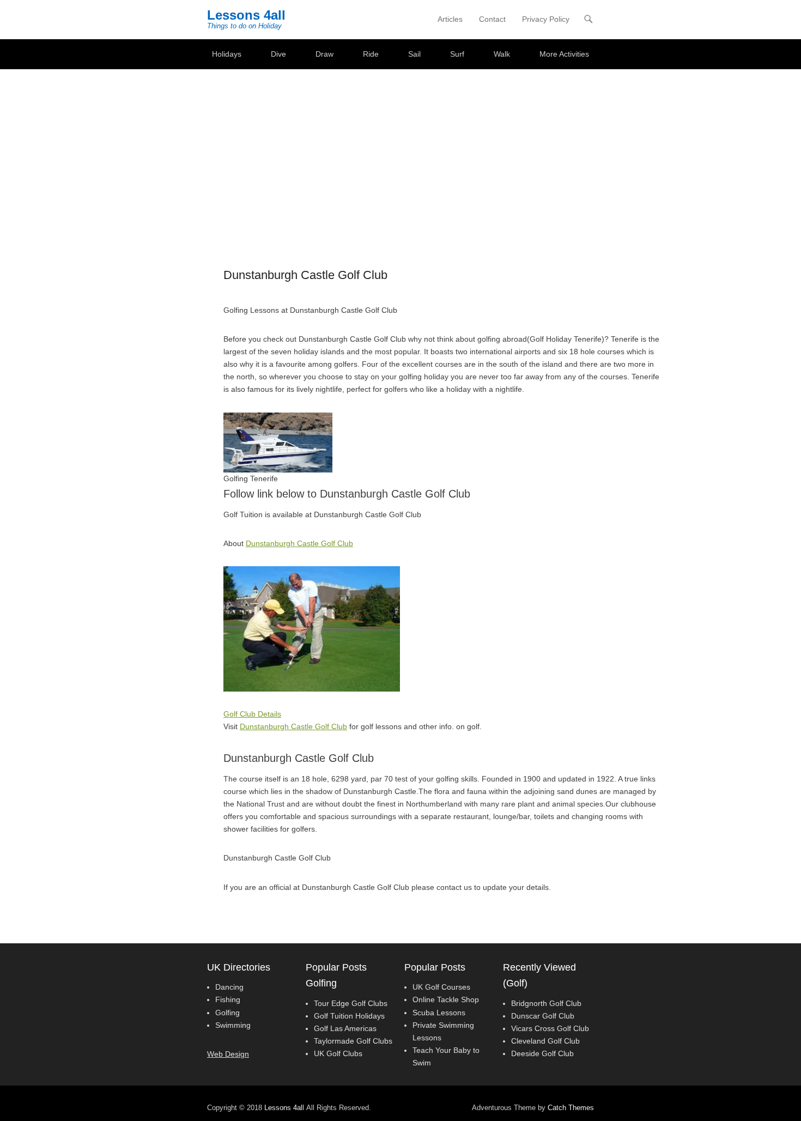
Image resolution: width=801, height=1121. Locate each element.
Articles (450, 19)
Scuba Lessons (438, 1012)
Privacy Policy (545, 19)
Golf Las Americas (345, 1028)
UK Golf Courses (441, 987)
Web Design (228, 1054)
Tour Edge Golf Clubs (350, 1003)
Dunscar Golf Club (542, 1015)
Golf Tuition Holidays (349, 1015)
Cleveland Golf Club (545, 1041)
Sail (414, 54)
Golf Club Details (252, 714)
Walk (502, 54)
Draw (324, 54)
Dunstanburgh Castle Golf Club (299, 543)
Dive (278, 54)
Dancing (229, 987)
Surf (457, 54)
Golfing (227, 1012)
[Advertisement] (400, 151)
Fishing (227, 999)
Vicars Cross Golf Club (550, 1028)
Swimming (233, 1025)
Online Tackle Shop (445, 999)
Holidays (226, 54)
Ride (371, 54)
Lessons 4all (246, 15)
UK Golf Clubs (338, 1053)
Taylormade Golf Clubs (353, 1041)
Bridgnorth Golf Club (546, 1003)
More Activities (564, 54)
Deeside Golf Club (542, 1053)
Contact (492, 19)
